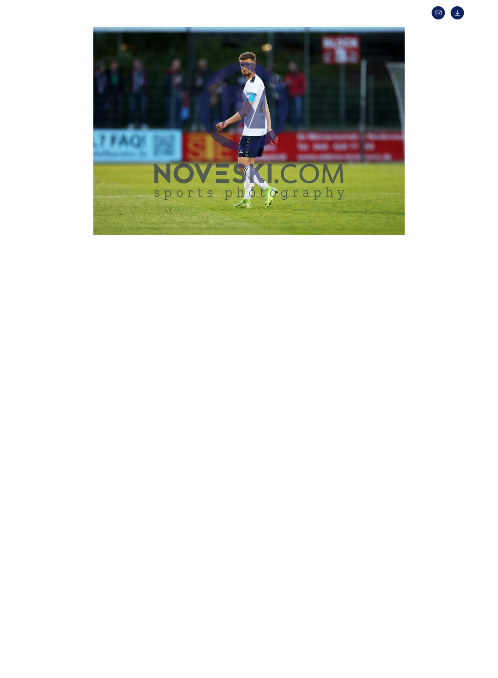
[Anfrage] (440, 18)
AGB (364, 633)
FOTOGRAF (117, 425)
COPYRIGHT (118, 439)
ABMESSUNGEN (122, 453)
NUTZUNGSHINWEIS (128, 494)
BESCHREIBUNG (123, 338)
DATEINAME (118, 467)
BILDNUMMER (121, 481)
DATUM (112, 324)
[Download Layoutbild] (459, 18)
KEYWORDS (118, 411)
